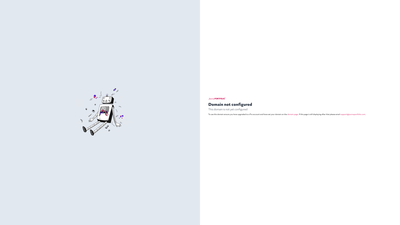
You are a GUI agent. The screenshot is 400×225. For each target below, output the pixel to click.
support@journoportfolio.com (352, 114)
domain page (292, 114)
